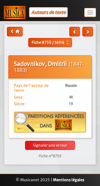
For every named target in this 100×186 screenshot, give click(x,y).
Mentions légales (68, 179)
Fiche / (51, 42)
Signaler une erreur (50, 145)
